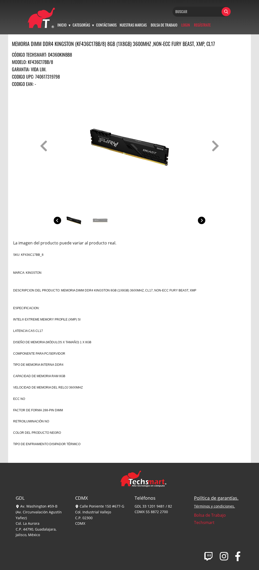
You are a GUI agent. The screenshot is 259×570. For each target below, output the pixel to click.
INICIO (62, 25)
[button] (43, 145)
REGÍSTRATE (202, 25)
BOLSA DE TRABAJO (164, 25)
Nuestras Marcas (133, 25)
